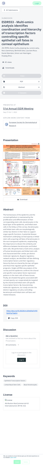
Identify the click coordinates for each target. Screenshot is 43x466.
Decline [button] (26, 462)
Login (37, 3)
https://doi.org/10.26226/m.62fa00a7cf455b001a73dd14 (21, 312)
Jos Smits (5, 48)
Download (23, 199)
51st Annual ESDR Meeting (18, 108)
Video (22, 76)
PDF (21, 82)
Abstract (21, 87)
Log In (21, 360)
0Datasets (22, 93)
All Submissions (12, 10)
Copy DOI (14, 318)
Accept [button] (17, 462)
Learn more (13, 457)
